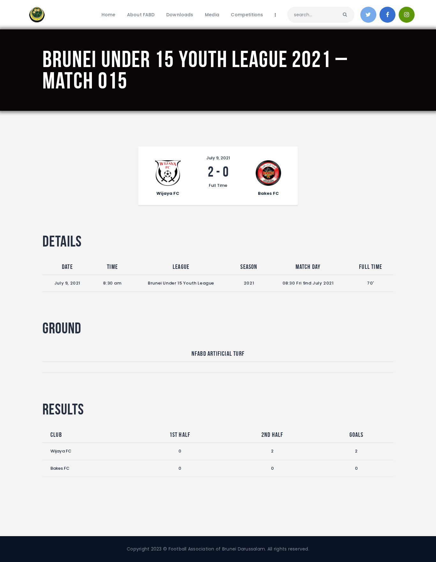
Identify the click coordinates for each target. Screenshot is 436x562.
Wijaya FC (60, 451)
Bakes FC (60, 468)
